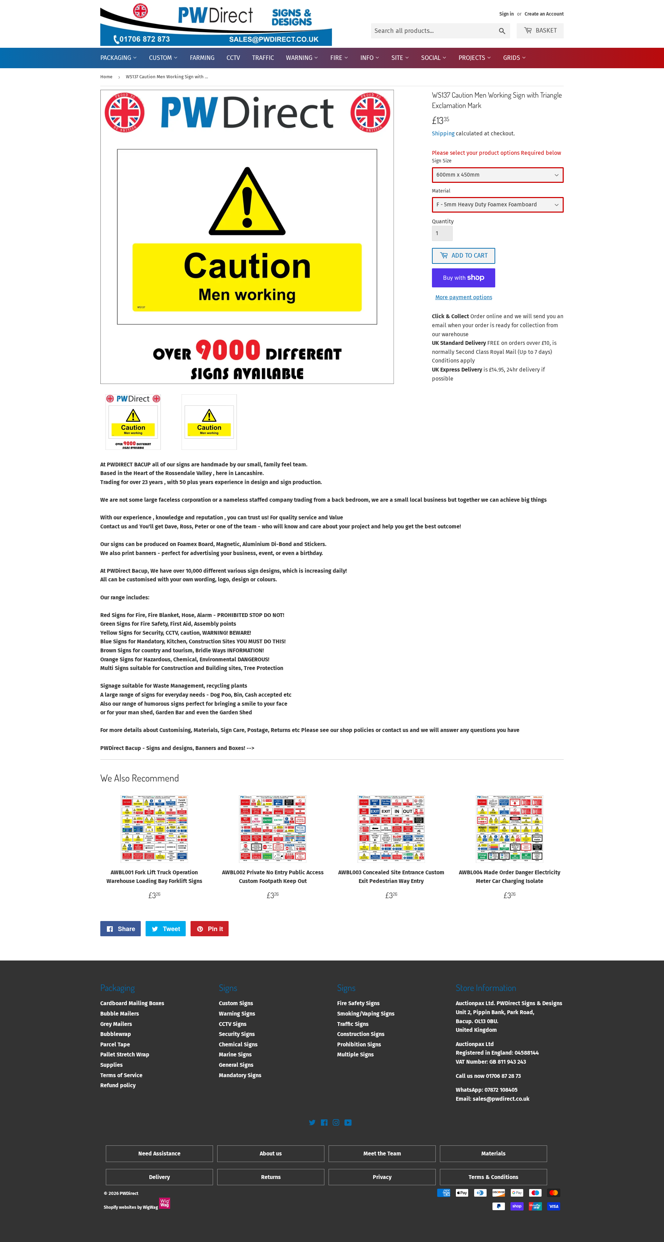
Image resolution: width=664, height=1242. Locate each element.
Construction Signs (361, 1034)
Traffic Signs (353, 1024)
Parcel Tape (115, 1044)
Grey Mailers (116, 1024)
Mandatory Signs (240, 1075)
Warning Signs (237, 1013)
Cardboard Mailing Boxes (132, 1003)
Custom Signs (236, 1003)
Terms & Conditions (493, 1177)
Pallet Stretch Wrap (124, 1054)
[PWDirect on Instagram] (336, 1123)
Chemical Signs (238, 1044)
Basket (546, 30)
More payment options (463, 297)
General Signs (236, 1065)
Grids (512, 58)
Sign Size (442, 161)
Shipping (443, 133)
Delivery (159, 1177)
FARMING (202, 58)
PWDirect (129, 1193)
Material (441, 191)
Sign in (506, 14)
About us (271, 1153)
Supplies (111, 1065)
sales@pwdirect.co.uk (501, 1099)
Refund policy (118, 1085)
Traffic (263, 58)
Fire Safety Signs (358, 1003)
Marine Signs (235, 1054)
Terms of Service (121, 1075)
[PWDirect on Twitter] (312, 1123)
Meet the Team (382, 1153)
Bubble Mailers (119, 1013)
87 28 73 (511, 1076)
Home (106, 76)
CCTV (233, 58)
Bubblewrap (115, 1034)
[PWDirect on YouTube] (348, 1123)
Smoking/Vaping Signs (366, 1013)
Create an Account (544, 14)
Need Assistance (159, 1153)
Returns (271, 1177)
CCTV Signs (233, 1024)
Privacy (382, 1177)
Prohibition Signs (359, 1044)
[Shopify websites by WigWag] (164, 1207)
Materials (493, 1153)
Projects (473, 58)
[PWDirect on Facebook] (324, 1123)
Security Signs (237, 1034)
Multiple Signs (355, 1054)
